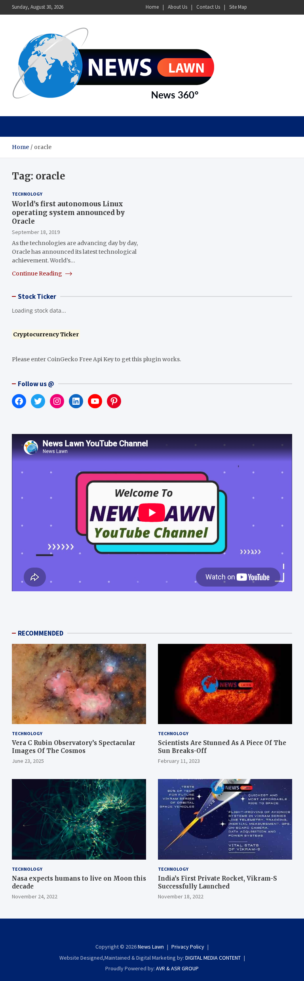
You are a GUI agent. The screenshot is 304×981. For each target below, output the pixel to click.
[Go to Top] (284, 945)
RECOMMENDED (40, 633)
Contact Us (208, 7)
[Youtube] (287, 7)
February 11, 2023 (179, 760)
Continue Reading (37, 273)
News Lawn (151, 946)
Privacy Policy (187, 946)
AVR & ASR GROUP (177, 968)
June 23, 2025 (28, 760)
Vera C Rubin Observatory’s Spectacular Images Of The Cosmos (73, 747)
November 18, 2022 (180, 896)
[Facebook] (256, 7)
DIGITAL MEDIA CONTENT (213, 957)
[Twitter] (277, 7)
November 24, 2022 (34, 896)
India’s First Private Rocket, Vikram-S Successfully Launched (217, 882)
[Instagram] (266, 7)
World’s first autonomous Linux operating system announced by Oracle (68, 213)
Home (152, 7)
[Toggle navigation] (21, 126)
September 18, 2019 (36, 232)
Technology (27, 194)
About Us (177, 7)
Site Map (238, 7)
